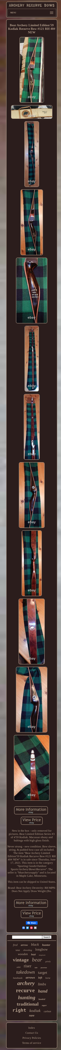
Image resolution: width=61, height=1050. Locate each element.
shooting (27, 950)
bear (37, 960)
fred (15, 944)
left (40, 977)
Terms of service (31, 1042)
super (44, 1005)
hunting (26, 997)
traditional (28, 1004)
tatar (18, 950)
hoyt (33, 954)
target (42, 972)
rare (31, 1015)
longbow (41, 949)
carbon (47, 1011)
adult (18, 967)
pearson (44, 967)
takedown (25, 972)
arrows (30, 977)
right (19, 1010)
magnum (42, 955)
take (36, 967)
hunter (46, 944)
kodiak (35, 1010)
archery (26, 983)
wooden (23, 954)
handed (42, 999)
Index (31, 1027)
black (35, 944)
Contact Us (31, 1032)
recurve (25, 990)
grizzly (48, 961)
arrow (24, 944)
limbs (42, 984)
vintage (21, 960)
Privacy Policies (31, 1037)
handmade (17, 978)
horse (47, 978)
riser (27, 966)
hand (42, 991)
